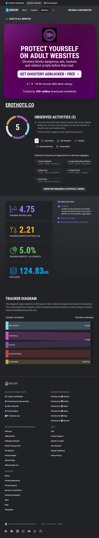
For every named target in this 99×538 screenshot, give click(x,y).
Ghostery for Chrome (60, 396)
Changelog (9, 510)
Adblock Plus (10, 436)
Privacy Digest (51, 3)
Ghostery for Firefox (60, 401)
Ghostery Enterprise (12, 495)
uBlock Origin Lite (11, 465)
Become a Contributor (79, 10)
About (24, 10)
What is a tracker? (68, 218)
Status (7, 476)
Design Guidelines (58, 451)
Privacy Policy (51, 524)
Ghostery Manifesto (12, 481)
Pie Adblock (9, 451)
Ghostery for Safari (59, 406)
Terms (43, 524)
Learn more (86, 214)
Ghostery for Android (60, 421)
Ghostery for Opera (59, 411)
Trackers (34, 10)
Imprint (60, 524)
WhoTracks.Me (35, 3)
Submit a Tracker (57, 441)
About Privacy (56, 455)
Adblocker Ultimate (12, 441)
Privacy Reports (11, 485)
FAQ (52, 431)
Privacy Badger (10, 455)
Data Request (56, 446)
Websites (44, 10)
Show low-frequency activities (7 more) (64, 189)
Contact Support (57, 436)
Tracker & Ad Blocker (16, 3)
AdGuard (8, 431)
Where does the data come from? (74, 222)
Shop (7, 500)
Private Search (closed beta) (18, 401)
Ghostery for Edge (59, 416)
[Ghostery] (12, 10)
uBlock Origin (10, 460)
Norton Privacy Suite (13, 446)
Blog (6, 505)
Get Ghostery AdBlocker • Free (47, 74)
